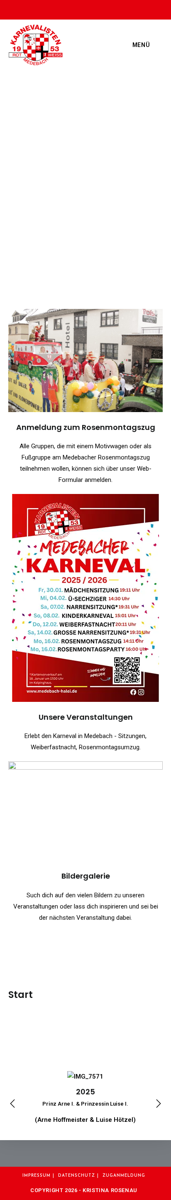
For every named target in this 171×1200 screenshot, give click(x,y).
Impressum (36, 1175)
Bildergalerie (85, 876)
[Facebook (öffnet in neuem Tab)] (71, 8)
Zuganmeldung (124, 1175)
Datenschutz (76, 1175)
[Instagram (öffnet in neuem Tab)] (88, 8)
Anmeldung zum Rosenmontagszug (85, 427)
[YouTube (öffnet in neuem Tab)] (102, 8)
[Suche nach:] (157, 45)
